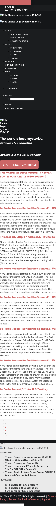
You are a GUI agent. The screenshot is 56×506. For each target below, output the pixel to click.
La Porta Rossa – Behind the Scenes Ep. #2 (28, 329)
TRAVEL (13, 82)
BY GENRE (14, 55)
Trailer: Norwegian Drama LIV (21, 463)
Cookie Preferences (28, 499)
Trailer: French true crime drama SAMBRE (28, 457)
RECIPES (13, 79)
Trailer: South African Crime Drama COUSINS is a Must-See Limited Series (30, 474)
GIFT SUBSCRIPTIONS (14, 65)
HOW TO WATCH (17, 38)
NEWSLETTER (10, 68)
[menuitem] (30, 6)
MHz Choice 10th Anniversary (21, 484)
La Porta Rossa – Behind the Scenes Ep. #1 (27, 360)
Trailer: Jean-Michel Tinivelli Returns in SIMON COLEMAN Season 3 (26, 468)
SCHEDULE (9, 61)
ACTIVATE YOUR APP (16, 9)
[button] (8, 96)
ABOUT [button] (8, 31)
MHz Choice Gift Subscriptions (21, 487)
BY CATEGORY (16, 48)
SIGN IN (9, 6)
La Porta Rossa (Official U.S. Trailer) (24, 389)
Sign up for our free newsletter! (22, 490)
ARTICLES (14, 75)
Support (45, 499)
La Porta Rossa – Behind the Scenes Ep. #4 (28, 268)
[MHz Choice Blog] (28, 20)
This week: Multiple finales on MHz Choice (27, 237)
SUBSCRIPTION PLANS (19, 41)
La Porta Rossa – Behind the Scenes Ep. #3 (28, 297)
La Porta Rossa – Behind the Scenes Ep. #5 (28, 208)
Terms (12, 499)
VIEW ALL (14, 58)
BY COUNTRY (15, 51)
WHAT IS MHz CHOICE (19, 34)
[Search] (12, 504)
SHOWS (8, 44)
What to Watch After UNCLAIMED (24, 460)
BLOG (7, 72)
